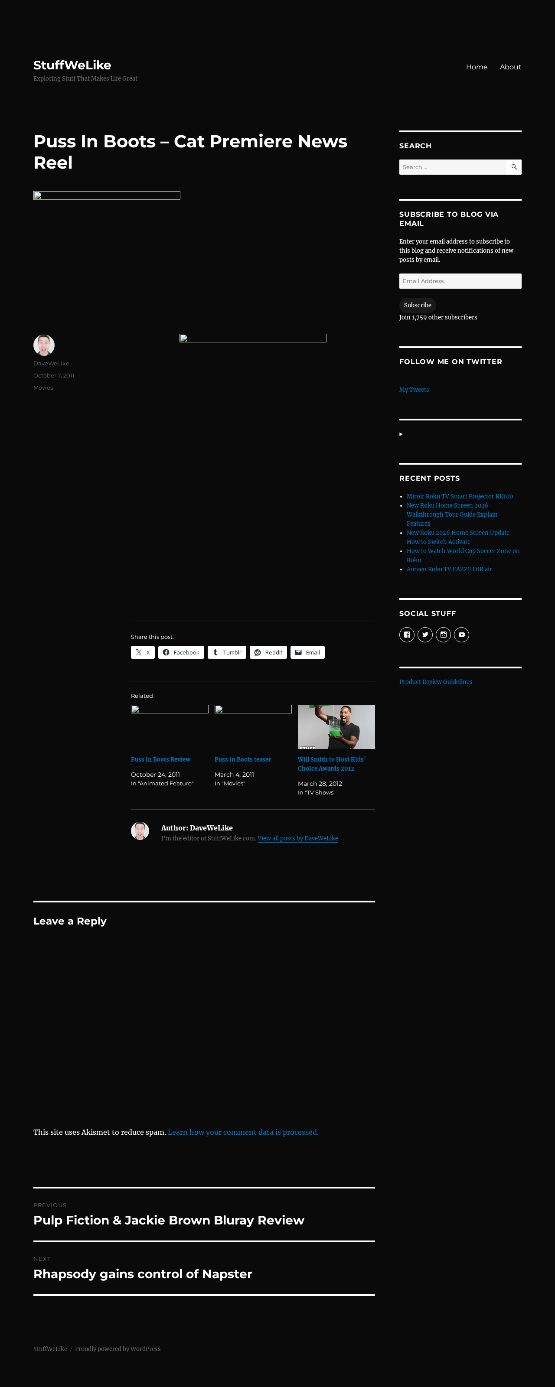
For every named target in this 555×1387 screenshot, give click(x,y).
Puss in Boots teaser (243, 759)
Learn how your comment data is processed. (243, 1132)
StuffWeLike (72, 65)
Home (477, 67)
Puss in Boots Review (160, 759)
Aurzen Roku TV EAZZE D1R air (449, 569)
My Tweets (414, 390)
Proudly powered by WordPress (118, 1349)
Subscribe (417, 305)
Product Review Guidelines (436, 682)
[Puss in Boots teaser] (253, 727)
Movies (43, 387)
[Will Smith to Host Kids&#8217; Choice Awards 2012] (336, 727)
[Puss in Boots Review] (169, 727)
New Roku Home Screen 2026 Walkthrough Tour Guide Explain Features (452, 514)
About (511, 67)
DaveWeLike (51, 363)
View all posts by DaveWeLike (298, 838)
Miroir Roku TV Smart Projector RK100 (460, 496)
